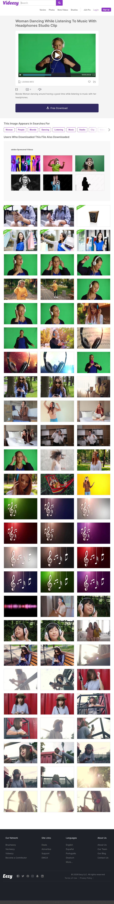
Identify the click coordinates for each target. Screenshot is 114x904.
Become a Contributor (16, 857)
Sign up (106, 10)
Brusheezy (10, 845)
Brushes (74, 10)
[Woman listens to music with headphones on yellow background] (93, 484)
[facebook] (18, 876)
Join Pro (87, 10)
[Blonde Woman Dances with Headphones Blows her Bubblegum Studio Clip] (93, 289)
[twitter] (23, 876)
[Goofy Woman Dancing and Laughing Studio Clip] (20, 338)
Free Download (59, 108)
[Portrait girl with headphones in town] (57, 338)
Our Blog (102, 853)
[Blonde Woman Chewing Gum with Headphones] (20, 460)
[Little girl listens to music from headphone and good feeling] (93, 606)
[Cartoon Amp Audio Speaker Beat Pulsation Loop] (93, 216)
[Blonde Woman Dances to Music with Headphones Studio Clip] (20, 265)
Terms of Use (71, 878)
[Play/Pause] (20, 75)
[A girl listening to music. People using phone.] (20, 216)
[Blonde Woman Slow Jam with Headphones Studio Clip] (20, 313)
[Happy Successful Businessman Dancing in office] (57, 435)
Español (70, 849)
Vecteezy (10, 849)
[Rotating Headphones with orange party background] (20, 362)
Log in (96, 10)
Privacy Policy (86, 878)
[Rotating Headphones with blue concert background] (57, 362)
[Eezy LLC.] (7, 876)
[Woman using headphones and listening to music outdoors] (93, 460)
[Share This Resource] (94, 82)
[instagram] (32, 876)
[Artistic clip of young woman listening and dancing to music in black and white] (25, 183)
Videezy (9, 853)
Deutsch (70, 857)
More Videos (63, 10)
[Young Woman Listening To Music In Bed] (20, 435)
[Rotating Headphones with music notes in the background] (93, 338)
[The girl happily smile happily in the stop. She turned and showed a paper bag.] (20, 240)
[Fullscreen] (93, 75)
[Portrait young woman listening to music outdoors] (93, 313)
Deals (44, 845)
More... (69, 862)
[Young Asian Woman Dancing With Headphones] (93, 387)
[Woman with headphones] (93, 411)
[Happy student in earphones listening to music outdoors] (20, 289)
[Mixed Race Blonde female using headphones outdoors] (57, 289)
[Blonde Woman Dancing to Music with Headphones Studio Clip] (93, 265)
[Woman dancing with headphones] (57, 411)
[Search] (59, 3)
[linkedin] (42, 876)
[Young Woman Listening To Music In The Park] (20, 387)
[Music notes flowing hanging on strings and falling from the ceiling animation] (20, 508)
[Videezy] (11, 3)
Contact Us (103, 857)
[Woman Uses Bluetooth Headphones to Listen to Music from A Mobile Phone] (57, 606)
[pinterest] (28, 876)
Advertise (46, 849)
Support (45, 853)
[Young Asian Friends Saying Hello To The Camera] (93, 630)
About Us (102, 845)
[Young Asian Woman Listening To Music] (20, 411)
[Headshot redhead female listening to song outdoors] (20, 484)
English (69, 845)
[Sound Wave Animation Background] (20, 606)
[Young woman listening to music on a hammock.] (57, 484)
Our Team (102, 849)
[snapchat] (37, 876)
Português (71, 853)
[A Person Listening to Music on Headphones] (57, 216)
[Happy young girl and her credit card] (93, 240)
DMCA (45, 857)
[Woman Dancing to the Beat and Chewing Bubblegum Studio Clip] (57, 313)
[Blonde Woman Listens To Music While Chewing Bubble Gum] (57, 265)
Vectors (43, 10)
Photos (52, 10)
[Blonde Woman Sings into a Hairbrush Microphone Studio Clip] (93, 362)
